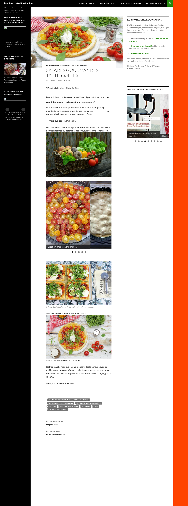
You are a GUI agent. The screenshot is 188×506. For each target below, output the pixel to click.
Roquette (86, 406)
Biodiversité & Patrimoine (18, 3)
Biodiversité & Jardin (87, 3)
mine (68, 80)
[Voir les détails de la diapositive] (15, 37)
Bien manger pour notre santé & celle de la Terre (69, 400)
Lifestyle (52, 406)
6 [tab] (151, 141)
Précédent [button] (50, 214)
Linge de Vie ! (54, 423)
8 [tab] (158, 141)
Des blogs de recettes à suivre (61, 403)
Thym (96, 406)
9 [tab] (161, 141)
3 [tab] (79, 252)
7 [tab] (154, 141)
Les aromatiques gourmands (89, 403)
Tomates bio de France (58, 410)
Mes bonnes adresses (154, 3)
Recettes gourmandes (76, 65)
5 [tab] (85, 252)
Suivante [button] (108, 214)
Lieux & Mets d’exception (131, 3)
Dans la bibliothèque (107, 3)
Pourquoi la (141, 46)
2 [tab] (76, 252)
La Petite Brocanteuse (55, 433)
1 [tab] (72, 252)
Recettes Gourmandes (69, 406)
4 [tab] (82, 252)
